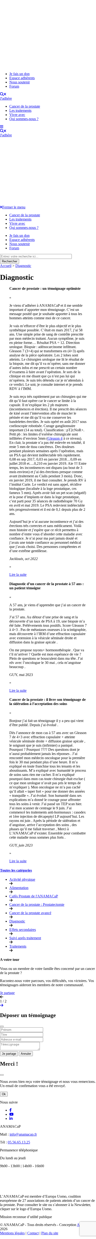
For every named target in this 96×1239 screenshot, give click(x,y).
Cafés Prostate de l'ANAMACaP (33, 896)
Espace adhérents (22, 78)
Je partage (7, 993)
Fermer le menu (13, 207)
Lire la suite (18, 575)
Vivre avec (17, 115)
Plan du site (49, 1233)
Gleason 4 (55, 438)
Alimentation (18, 888)
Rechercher (9, 261)
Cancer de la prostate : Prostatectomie (36, 904)
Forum (14, 86)
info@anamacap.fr (23, 1134)
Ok (4, 1094)
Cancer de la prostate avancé (30, 913)
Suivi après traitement (25, 938)
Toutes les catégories (16, 870)
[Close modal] (2, 1026)
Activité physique (22, 879)
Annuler (26, 1053)
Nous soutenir (19, 82)
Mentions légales (12, 1233)
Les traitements (20, 110)
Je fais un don (19, 74)
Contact (33, 1233)
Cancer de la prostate (24, 106)
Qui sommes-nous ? (23, 119)
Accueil (5, 266)
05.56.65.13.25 (19, 1142)
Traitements (17, 946)
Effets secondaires (22, 930)
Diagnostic (23, 266)
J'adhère (6, 98)
